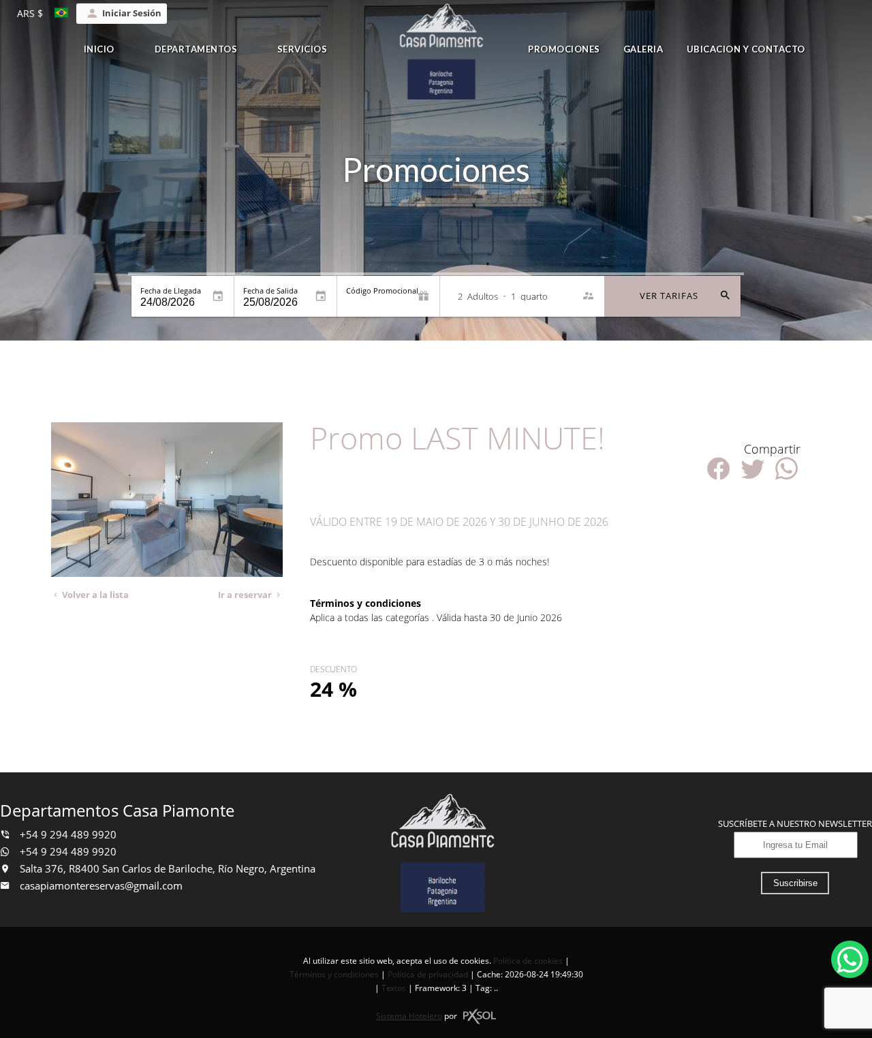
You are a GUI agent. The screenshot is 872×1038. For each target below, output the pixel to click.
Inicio (99, 49)
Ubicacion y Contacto (746, 49)
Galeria (643, 49)
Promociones (564, 49)
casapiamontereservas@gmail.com (101, 886)
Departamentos (196, 49)
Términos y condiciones (334, 974)
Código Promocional (382, 290)
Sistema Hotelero (409, 1016)
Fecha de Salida (270, 290)
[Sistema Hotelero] (480, 1016)
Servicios (302, 49)
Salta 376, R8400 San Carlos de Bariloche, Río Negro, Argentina (166, 869)
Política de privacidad (428, 974)
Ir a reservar (246, 595)
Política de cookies (528, 960)
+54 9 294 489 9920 (66, 835)
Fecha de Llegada (170, 290)
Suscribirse (795, 883)
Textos (394, 988)
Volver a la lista (94, 595)
